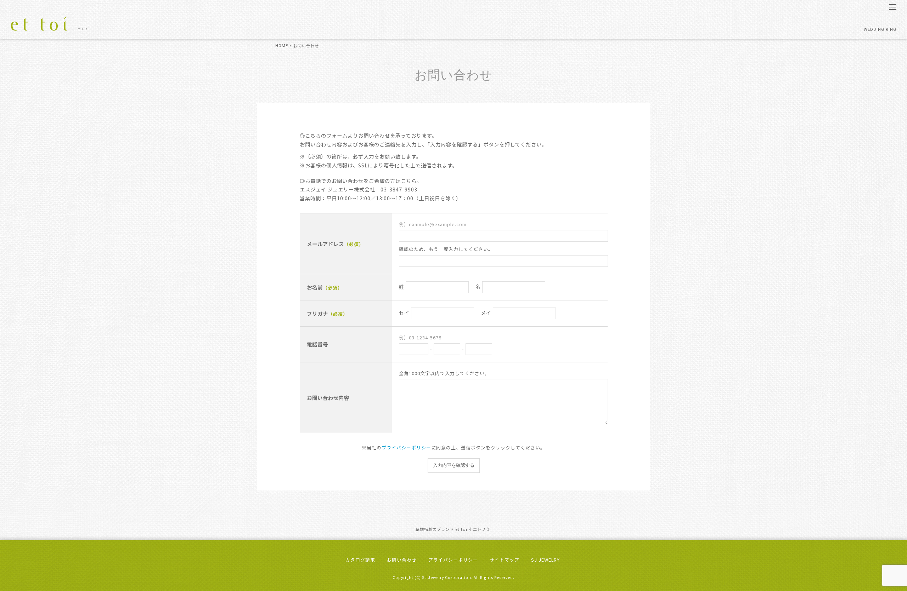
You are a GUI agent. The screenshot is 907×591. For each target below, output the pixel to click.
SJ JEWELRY (545, 559)
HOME (281, 46)
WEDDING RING (880, 29)
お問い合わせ (402, 559)
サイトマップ (504, 559)
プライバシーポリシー (406, 447)
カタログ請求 (360, 559)
